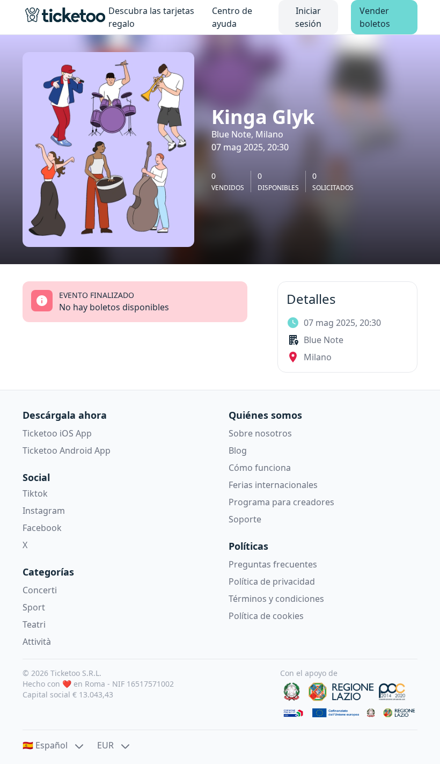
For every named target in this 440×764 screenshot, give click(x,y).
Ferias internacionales (273, 485)
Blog (238, 450)
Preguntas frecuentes (273, 564)
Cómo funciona (260, 468)
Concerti (40, 590)
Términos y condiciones (276, 599)
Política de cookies (266, 616)
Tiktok (35, 493)
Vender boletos (375, 17)
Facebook (42, 528)
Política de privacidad (272, 581)
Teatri (34, 624)
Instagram (44, 510)
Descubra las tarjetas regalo (151, 17)
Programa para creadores (281, 502)
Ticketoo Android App (67, 450)
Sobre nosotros (260, 433)
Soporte (245, 519)
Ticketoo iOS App (57, 433)
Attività (37, 641)
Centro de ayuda (232, 17)
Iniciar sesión (308, 17)
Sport (34, 607)
